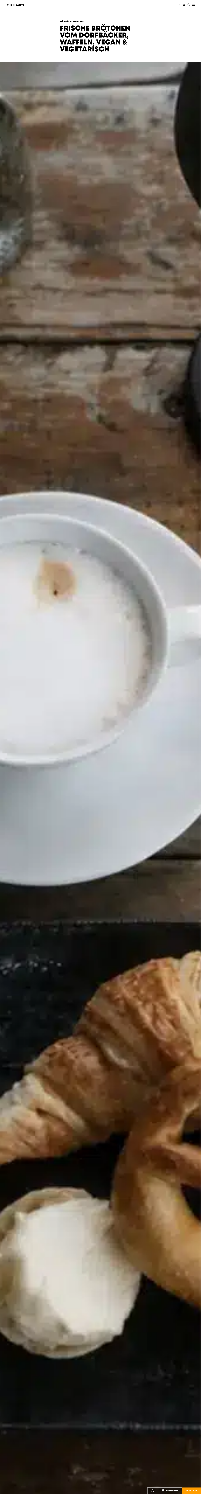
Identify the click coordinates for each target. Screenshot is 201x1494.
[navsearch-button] (188, 5)
